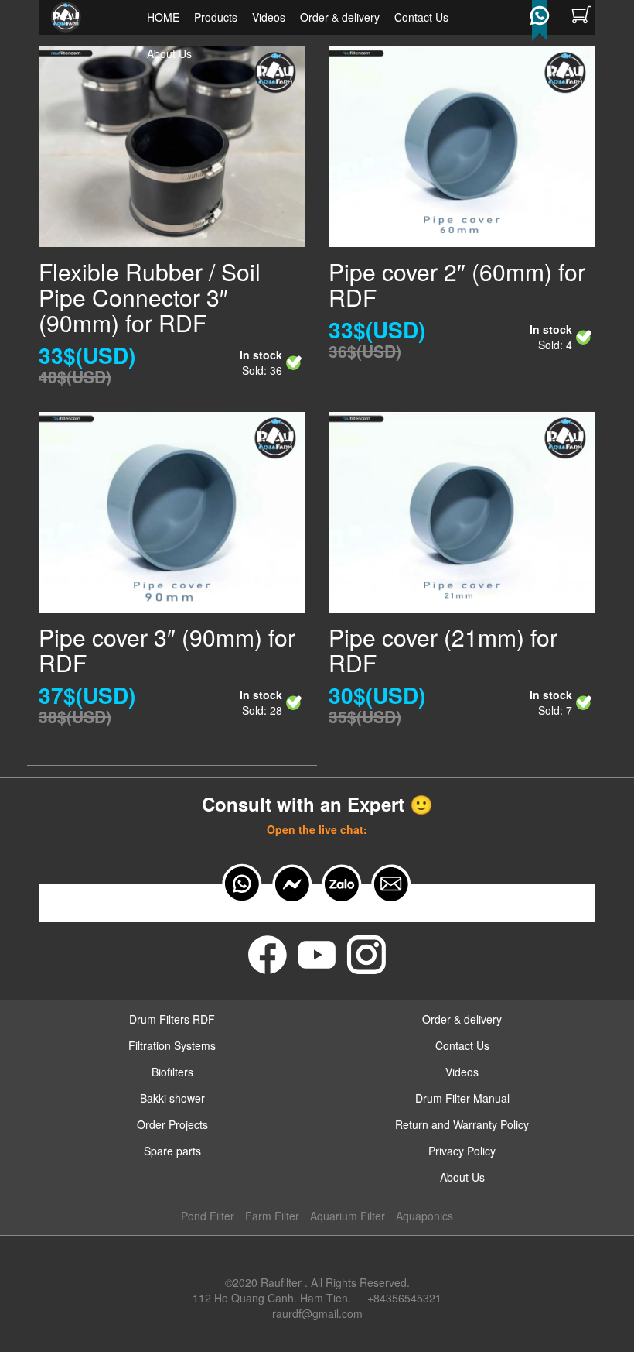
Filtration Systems (172, 1045)
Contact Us (421, 17)
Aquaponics (424, 1215)
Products (215, 17)
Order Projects (172, 1124)
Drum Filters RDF (172, 1019)
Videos (268, 17)
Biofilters (172, 1071)
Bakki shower (172, 1098)
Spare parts (172, 1150)
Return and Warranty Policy (462, 1124)
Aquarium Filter (347, 1215)
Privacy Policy (462, 1150)
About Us (169, 53)
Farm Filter (272, 1215)
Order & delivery (340, 17)
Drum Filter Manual (462, 1098)
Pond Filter (207, 1215)
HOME (163, 17)
